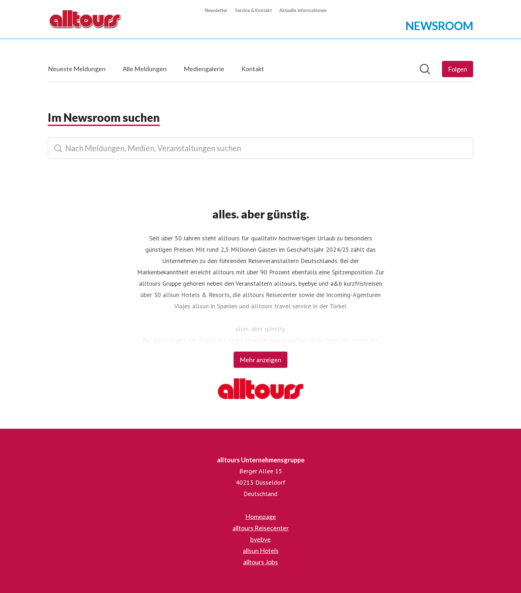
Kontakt (252, 69)
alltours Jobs (260, 562)
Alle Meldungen (145, 69)
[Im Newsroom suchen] (425, 69)
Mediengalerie (204, 69)
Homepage (260, 516)
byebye (260, 539)
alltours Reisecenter (261, 528)
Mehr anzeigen (260, 360)
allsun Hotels (261, 550)
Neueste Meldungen (77, 69)
